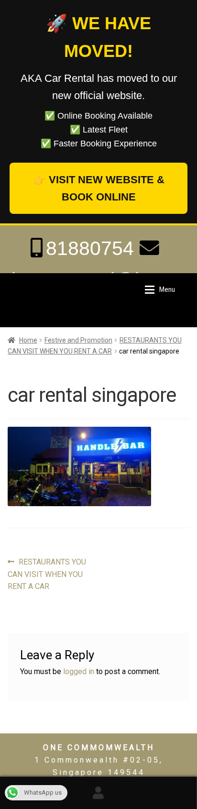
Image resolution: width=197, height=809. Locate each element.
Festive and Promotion (78, 340)
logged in (78, 671)
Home (28, 340)
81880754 (90, 248)
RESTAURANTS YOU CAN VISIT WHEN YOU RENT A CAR (47, 574)
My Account (98, 792)
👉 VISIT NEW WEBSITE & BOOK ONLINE (98, 188)
